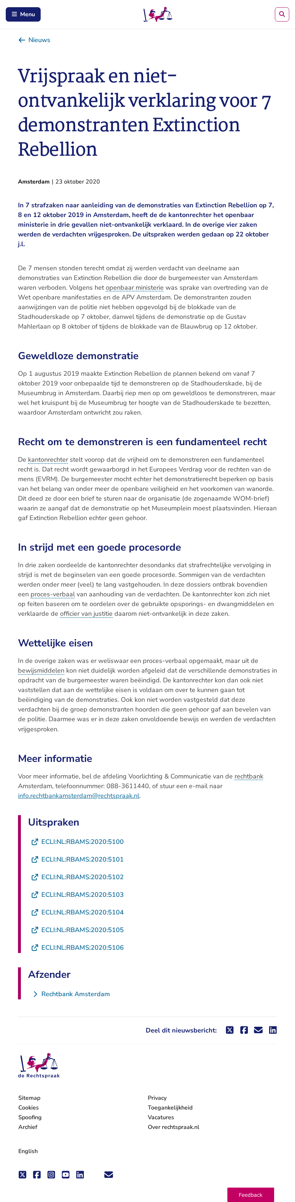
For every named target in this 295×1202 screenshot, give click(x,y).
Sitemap (29, 1098)
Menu (27, 14)
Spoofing (30, 1117)
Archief (27, 1127)
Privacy (157, 1098)
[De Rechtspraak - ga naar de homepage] (39, 1066)
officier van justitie (86, 613)
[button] (250, 1195)
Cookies (28, 1108)
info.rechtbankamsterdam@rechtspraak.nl (78, 795)
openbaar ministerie (135, 287)
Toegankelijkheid (170, 1108)
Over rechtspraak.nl (173, 1127)
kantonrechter (48, 459)
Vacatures (161, 1117)
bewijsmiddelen (41, 670)
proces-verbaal (53, 594)
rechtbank (249, 776)
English (28, 1151)
